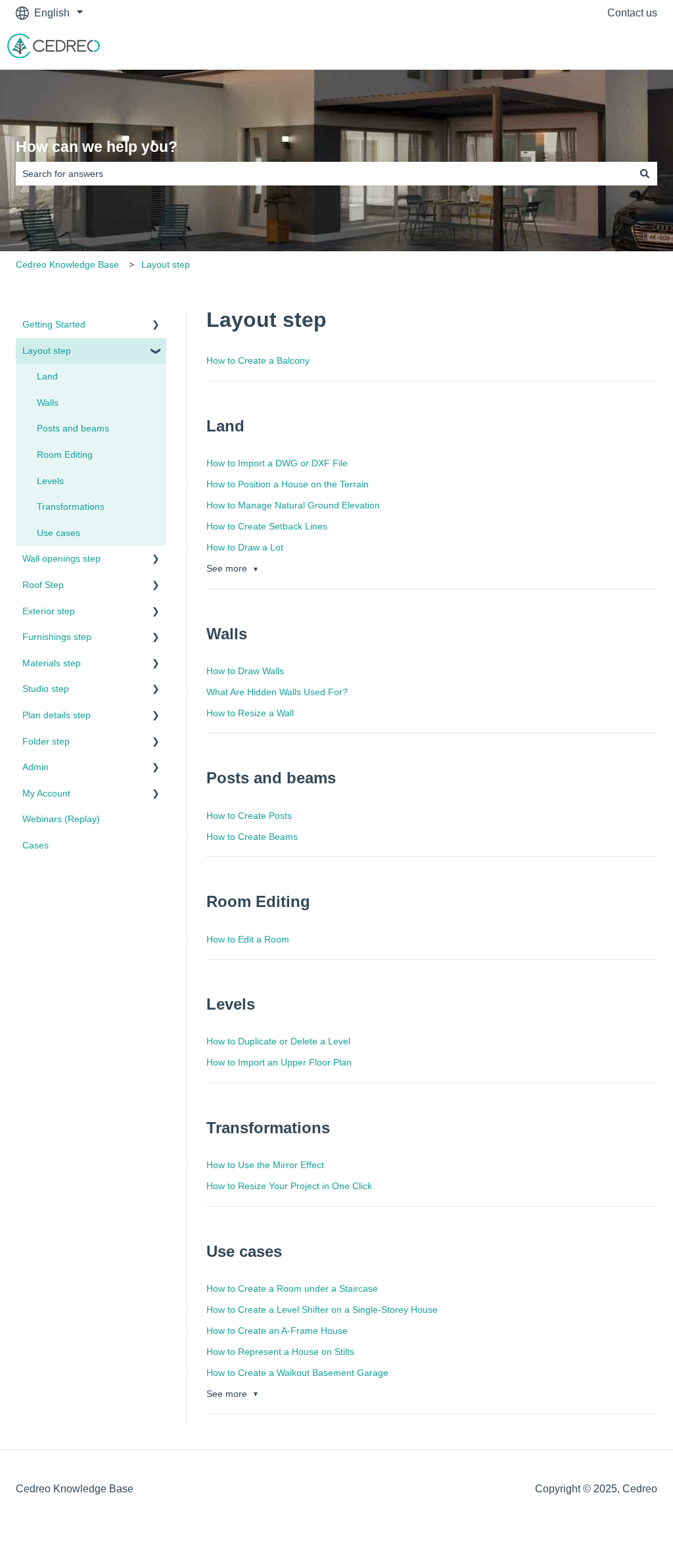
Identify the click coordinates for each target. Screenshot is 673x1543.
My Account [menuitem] (46, 793)
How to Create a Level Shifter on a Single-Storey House (322, 1309)
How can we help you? (96, 146)
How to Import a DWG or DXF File (277, 463)
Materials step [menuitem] (51, 663)
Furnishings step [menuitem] (56, 636)
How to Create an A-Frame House (277, 1330)
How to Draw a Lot (244, 547)
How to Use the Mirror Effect (265, 1165)
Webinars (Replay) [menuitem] (61, 819)
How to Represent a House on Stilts (280, 1351)
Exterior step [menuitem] (48, 611)
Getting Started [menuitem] (53, 324)
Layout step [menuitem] (46, 350)
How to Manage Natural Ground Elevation (293, 505)
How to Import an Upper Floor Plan (279, 1062)
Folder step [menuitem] (46, 741)
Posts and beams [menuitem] (73, 428)
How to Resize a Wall (250, 713)
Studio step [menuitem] (45, 688)
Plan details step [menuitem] (56, 715)
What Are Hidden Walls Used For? (277, 692)
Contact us (632, 12)
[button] (155, 326)
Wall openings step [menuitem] (61, 558)
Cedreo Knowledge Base (67, 264)
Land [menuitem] (47, 376)
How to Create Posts (249, 815)
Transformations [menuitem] (70, 506)
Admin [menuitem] (35, 767)
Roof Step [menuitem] (43, 584)
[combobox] (324, 173)
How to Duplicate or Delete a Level (278, 1041)
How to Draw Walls (245, 671)
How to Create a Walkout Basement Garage (297, 1372)
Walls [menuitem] (47, 402)
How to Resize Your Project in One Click (289, 1186)
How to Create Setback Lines (266, 526)
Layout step (165, 264)
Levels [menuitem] (50, 481)
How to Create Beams (252, 836)
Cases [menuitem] (35, 845)
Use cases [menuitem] (58, 532)
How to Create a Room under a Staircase (292, 1288)
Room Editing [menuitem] (65, 454)
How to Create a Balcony (258, 360)
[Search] (644, 173)
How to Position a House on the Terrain (287, 484)
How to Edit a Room (247, 939)
